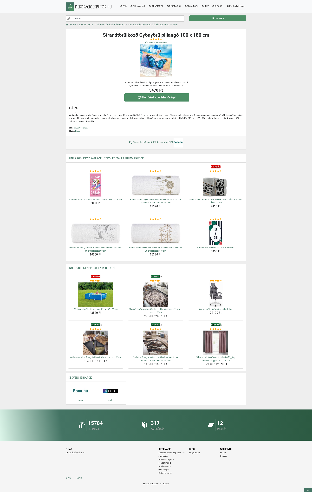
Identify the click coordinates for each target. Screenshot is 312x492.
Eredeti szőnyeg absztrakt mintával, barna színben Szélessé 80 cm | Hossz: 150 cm (155, 359)
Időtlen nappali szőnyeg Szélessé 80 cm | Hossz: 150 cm (95, 357)
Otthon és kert (139, 6)
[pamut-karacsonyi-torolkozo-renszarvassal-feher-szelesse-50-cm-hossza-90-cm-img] (96, 233)
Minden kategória (237, 6)
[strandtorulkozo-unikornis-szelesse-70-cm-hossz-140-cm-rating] (96, 171)
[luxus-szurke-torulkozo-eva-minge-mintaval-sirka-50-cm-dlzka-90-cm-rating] (216, 171)
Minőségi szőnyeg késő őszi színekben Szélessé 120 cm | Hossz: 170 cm (155, 311)
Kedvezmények (165, 473)
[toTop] (308, 490)
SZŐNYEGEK (192, 6)
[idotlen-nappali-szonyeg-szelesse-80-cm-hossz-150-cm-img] (96, 343)
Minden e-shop (164, 466)
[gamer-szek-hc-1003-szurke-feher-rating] (216, 280)
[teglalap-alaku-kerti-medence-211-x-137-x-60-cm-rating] (96, 280)
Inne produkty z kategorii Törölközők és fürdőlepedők (106, 158)
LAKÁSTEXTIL (157, 6)
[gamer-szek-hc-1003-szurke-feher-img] (216, 294)
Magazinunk (194, 453)
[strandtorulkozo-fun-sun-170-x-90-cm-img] (216, 233)
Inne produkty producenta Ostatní (91, 268)
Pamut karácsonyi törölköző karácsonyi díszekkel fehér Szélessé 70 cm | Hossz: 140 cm (155, 201)
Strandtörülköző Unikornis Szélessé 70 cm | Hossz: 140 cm (95, 199)
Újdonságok (163, 470)
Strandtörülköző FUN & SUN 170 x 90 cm (215, 247)
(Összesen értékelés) (156, 42)
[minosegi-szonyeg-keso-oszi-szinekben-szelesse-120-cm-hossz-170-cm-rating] (156, 280)
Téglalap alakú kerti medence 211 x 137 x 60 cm (95, 309)
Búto (125, 6)
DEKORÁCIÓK (175, 6)
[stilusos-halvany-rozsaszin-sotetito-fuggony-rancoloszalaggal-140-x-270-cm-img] (216, 343)
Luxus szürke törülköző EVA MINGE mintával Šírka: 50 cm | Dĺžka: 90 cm (215, 201)
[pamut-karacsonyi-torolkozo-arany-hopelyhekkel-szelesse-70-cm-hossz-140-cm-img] (156, 233)
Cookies (223, 456)
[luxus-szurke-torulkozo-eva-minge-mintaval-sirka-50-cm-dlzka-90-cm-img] (216, 185)
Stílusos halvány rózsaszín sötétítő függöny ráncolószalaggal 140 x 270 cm (215, 359)
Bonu (77, 131)
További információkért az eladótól (153, 142)
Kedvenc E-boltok (80, 377)
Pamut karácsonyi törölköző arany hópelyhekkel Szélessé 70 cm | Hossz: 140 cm (155, 249)
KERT (206, 6)
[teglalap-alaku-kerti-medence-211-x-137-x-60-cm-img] (96, 294)
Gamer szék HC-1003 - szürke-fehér (215, 309)
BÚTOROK (219, 6)
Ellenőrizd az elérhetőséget (158, 97)
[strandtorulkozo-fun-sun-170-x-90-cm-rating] (216, 219)
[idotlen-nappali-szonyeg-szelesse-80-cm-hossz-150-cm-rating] (96, 329)
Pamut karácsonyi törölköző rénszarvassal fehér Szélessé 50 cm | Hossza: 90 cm (95, 249)
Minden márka (164, 463)
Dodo (79, 477)
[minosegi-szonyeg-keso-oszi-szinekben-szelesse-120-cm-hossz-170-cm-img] (156, 294)
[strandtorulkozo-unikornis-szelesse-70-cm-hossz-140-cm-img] (96, 185)
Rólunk (223, 453)
